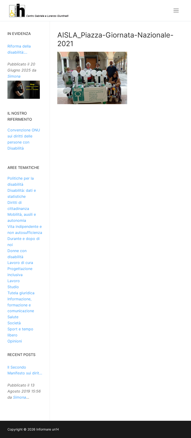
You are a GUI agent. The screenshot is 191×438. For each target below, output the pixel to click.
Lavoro (13, 280)
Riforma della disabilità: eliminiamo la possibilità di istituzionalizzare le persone (24, 49)
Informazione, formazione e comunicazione (20, 305)
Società (14, 323)
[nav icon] (176, 10)
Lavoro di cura (20, 262)
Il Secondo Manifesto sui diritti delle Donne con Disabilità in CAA (24, 370)
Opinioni (14, 341)
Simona (13, 76)
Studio (13, 286)
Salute (12, 317)
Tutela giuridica (20, 293)
